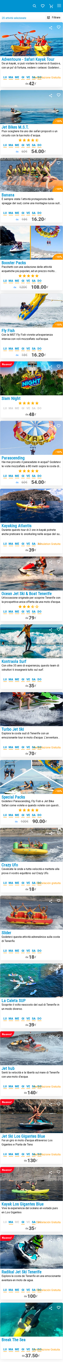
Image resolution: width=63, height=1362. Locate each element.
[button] (51, 6)
